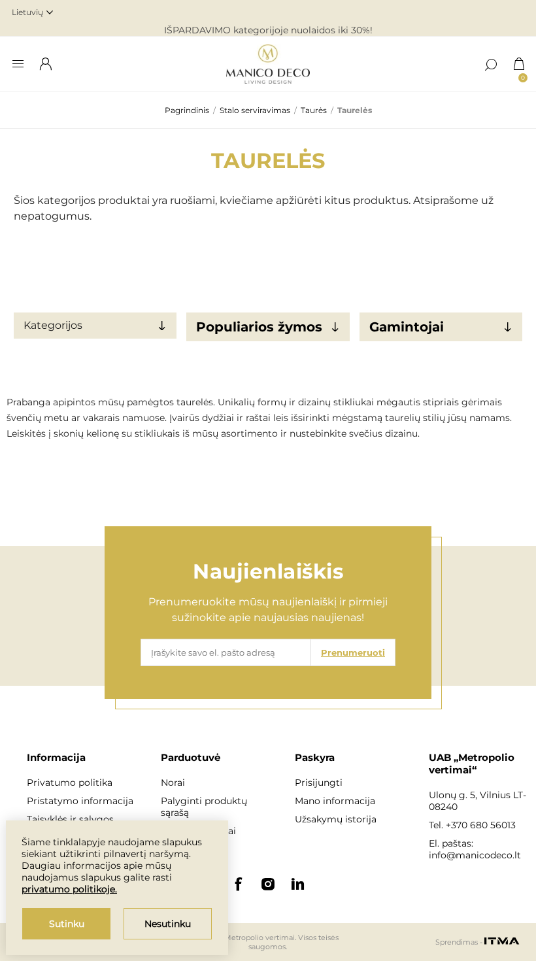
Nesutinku (167, 924)
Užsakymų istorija (336, 819)
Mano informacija (335, 801)
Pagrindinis (187, 110)
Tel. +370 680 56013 (472, 825)
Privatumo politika (69, 782)
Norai (173, 782)
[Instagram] (268, 884)
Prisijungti (319, 782)
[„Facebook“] (238, 884)
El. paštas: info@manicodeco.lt (475, 849)
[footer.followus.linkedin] (298, 884)
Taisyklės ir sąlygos (70, 819)
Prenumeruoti (353, 652)
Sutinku (66, 924)
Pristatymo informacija (80, 801)
